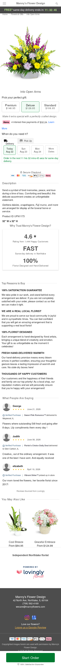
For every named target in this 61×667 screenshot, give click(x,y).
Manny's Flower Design (30, 3)
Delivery (10, 143)
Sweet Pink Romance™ (35, 415)
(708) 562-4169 (30, 603)
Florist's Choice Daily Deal (36, 445)
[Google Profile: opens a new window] (34, 617)
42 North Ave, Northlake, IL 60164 (30, 600)
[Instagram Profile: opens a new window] (27, 617)
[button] (54, 660)
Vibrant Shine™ (31, 475)
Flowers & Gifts (17, 14)
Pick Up (28, 140)
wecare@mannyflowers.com (30, 606)
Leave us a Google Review (30, 627)
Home (5, 14)
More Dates (51, 150)
